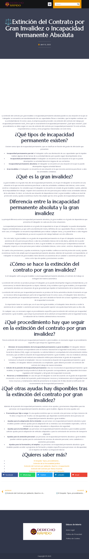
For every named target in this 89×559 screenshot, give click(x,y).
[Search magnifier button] (78, 4)
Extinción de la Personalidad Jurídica (46, 463)
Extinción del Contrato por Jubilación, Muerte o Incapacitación (46, 466)
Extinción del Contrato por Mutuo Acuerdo (46, 469)
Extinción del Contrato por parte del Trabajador (46, 471)
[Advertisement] (44, 87)
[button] (49, 4)
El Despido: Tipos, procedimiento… (47, 461)
